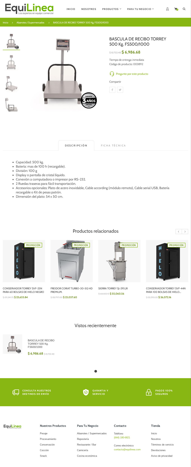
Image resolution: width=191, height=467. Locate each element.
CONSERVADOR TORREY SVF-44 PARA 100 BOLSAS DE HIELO (166, 290)
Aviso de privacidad (161, 455)
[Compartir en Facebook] (112, 90)
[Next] (98, 72)
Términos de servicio (162, 444)
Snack (43, 455)
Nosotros (156, 439)
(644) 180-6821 (122, 437)
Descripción (76, 145)
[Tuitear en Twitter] (120, 90)
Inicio (5, 22)
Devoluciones (158, 450)
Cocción (44, 450)
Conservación (47, 444)
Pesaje (43, 433)
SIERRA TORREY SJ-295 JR (66, 288)
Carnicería (82, 450)
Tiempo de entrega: (120, 60)
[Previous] (28, 72)
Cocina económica (87, 455)
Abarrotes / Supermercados (30, 22)
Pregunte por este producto (132, 74)
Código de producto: (121, 64)
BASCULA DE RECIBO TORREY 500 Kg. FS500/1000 (81, 22)
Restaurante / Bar (86, 444)
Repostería (83, 439)
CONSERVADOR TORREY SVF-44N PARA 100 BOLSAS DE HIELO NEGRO (119, 290)
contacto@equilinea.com (127, 449)
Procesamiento (48, 439)
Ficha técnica (113, 145)
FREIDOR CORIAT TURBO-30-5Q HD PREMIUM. (25, 290)
